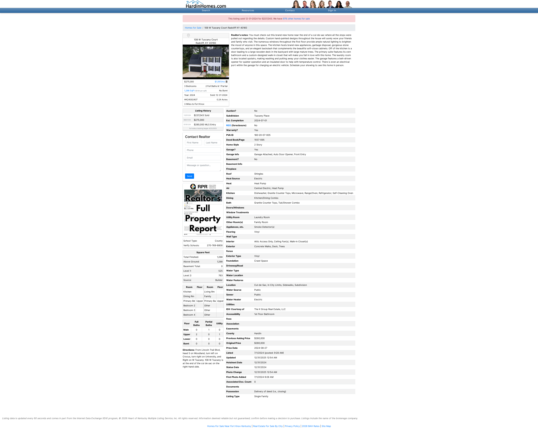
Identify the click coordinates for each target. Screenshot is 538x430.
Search (206, 10)
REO (228, 125)
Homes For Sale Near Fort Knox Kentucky (229, 426)
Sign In (332, 10)
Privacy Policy (292, 426)
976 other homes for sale (296, 18)
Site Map (326, 426)
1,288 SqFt (189, 90)
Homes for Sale (193, 27)
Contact (290, 10)
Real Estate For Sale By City (268, 426)
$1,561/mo (220, 81)
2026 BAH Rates (310, 426)
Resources (248, 10)
